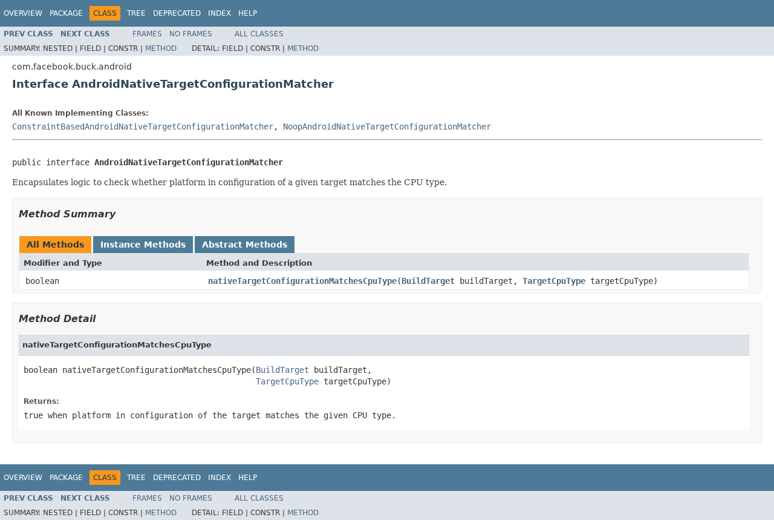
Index (219, 13)
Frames (147, 34)
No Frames (190, 34)
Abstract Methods (244, 244)
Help (247, 13)
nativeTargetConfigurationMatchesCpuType (302, 281)
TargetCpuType (553, 281)
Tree (136, 13)
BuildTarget (428, 281)
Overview (23, 13)
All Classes (259, 34)
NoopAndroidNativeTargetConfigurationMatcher (387, 126)
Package (66, 13)
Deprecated (177, 13)
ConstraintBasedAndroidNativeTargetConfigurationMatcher (142, 126)
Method (161, 48)
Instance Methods (143, 244)
